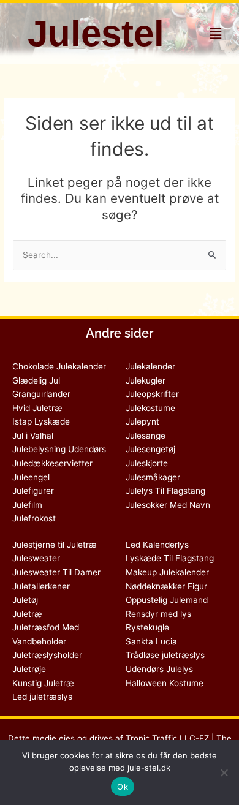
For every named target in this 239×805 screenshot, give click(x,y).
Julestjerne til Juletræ (54, 545)
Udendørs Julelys (159, 669)
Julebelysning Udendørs (59, 449)
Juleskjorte (147, 463)
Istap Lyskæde (41, 421)
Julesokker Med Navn (168, 505)
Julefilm (27, 505)
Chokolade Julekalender (59, 366)
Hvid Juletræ (37, 408)
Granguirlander (41, 394)
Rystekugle (147, 627)
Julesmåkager (153, 477)
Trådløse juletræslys (165, 655)
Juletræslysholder (47, 655)
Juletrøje (29, 669)
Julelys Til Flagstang (165, 491)
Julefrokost (34, 518)
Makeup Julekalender (167, 572)
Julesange (145, 435)
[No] (224, 772)
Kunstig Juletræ (43, 683)
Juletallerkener (41, 586)
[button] (215, 33)
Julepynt (142, 421)
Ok (122, 787)
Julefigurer (33, 491)
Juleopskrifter (152, 394)
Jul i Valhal (32, 435)
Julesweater (36, 558)
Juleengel (31, 477)
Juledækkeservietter (52, 463)
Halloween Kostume (164, 683)
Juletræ (27, 614)
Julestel (96, 33)
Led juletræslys (42, 696)
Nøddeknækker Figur (166, 586)
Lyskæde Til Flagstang (170, 558)
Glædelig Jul (36, 380)
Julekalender (150, 366)
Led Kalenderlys (157, 545)
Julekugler (145, 380)
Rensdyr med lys (158, 614)
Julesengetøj (150, 449)
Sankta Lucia (151, 641)
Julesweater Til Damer (56, 572)
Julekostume (150, 408)
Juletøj (25, 600)
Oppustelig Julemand (167, 600)
